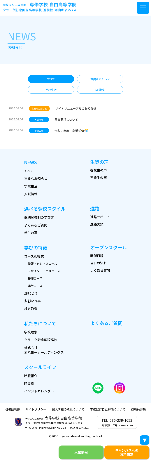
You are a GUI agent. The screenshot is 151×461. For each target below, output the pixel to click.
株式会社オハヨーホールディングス (44, 350)
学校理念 (30, 332)
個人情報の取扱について (68, 409)
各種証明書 (12, 409)
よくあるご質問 (35, 225)
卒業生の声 (98, 177)
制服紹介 (30, 375)
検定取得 (30, 308)
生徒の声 (99, 161)
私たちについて (40, 323)
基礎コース (35, 278)
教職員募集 (138, 409)
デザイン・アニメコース (44, 271)
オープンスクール (108, 247)
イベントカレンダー (39, 391)
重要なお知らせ (35, 178)
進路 (94, 208)
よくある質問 (100, 270)
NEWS (30, 162)
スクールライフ (40, 367)
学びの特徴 (35, 247)
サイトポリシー (36, 409)
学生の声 (30, 232)
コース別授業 (34, 256)
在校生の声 (98, 170)
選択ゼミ (30, 293)
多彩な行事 (32, 300)
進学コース (35, 285)
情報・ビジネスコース (42, 263)
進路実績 (96, 224)
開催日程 (96, 255)
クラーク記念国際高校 (40, 339)
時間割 (29, 383)
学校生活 (30, 186)
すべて (29, 170)
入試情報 (30, 193)
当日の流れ (98, 262)
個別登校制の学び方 (39, 217)
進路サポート (100, 216)
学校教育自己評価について (107, 409)
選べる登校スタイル (45, 208)
